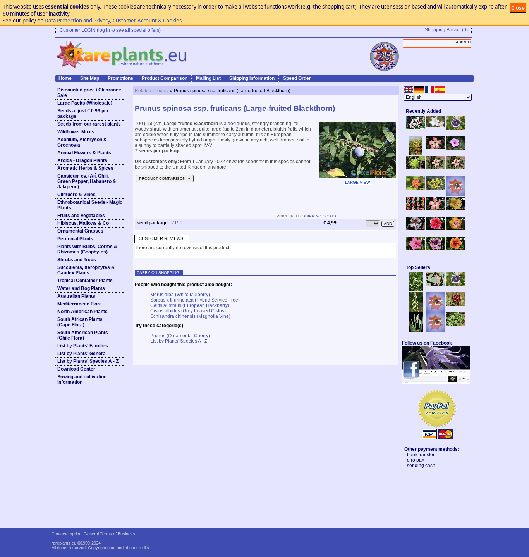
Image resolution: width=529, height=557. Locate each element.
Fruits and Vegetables (81, 215)
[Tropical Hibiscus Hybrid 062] (455, 228)
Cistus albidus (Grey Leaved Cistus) (188, 311)
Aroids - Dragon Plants (82, 160)
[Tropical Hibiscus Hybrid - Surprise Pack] (415, 208)
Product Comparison (164, 78)
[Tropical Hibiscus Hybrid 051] (455, 194)
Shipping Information (252, 78)
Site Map (89, 78)
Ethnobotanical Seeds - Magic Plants (89, 205)
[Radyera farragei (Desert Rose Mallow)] (455, 148)
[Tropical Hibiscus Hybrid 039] (455, 248)
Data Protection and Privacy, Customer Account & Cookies (113, 20)
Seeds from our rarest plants (89, 124)
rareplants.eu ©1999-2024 (76, 543)
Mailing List (208, 78)
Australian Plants (76, 296)
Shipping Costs (319, 216)
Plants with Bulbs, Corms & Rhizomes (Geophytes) (87, 249)
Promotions (120, 78)
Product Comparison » (164, 178)
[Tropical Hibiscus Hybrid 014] (415, 248)
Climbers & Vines (76, 194)
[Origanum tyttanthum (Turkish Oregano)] (435, 330)
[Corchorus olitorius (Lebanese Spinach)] (455, 325)
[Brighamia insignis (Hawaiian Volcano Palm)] (415, 168)
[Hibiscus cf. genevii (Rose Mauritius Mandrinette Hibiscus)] (435, 168)
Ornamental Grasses (80, 231)
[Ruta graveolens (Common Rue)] (435, 188)
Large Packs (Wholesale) (84, 103)
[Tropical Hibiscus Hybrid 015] (435, 248)
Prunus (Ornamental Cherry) (180, 335)
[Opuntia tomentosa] (435, 284)
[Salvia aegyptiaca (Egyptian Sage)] (435, 310)
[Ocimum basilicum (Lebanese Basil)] (416, 290)
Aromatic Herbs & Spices (85, 168)
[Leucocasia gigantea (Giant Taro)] (416, 330)
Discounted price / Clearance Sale (89, 92)
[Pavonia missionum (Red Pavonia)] (415, 188)
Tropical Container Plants (85, 280)
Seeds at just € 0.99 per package (83, 113)
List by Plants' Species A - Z (88, 361)
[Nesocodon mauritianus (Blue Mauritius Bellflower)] (455, 128)
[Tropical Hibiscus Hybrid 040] (415, 228)
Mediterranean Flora (79, 304)
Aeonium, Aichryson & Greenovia (82, 142)
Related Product (152, 90)
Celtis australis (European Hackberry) (189, 305)
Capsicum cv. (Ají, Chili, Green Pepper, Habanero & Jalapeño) (86, 181)
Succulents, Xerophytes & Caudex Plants (86, 270)
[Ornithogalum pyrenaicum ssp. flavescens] (416, 310)
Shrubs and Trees (76, 259)
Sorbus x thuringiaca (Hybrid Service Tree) (195, 300)
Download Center (76, 369)
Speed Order (297, 78)
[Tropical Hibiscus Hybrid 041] (455, 208)
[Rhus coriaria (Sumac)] (455, 304)
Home (65, 78)
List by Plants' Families (82, 345)
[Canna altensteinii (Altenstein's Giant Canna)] (415, 154)
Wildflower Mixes (75, 132)
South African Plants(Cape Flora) (80, 322)
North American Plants (82, 311)
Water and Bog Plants (81, 288)
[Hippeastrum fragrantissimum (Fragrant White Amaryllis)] (435, 125)
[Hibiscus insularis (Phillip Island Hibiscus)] (415, 127)
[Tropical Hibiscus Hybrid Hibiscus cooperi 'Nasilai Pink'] (435, 208)
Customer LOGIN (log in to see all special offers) (110, 30)
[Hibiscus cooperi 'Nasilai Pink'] (435, 147)
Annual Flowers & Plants (84, 152)
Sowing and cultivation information (81, 379)
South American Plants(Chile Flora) (82, 335)
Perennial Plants (75, 238)
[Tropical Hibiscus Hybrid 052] (435, 228)
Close (518, 7)
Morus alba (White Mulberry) (180, 294)
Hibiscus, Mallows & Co (83, 223)
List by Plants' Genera (81, 353)
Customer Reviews (161, 238)
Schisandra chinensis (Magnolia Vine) (190, 316)
